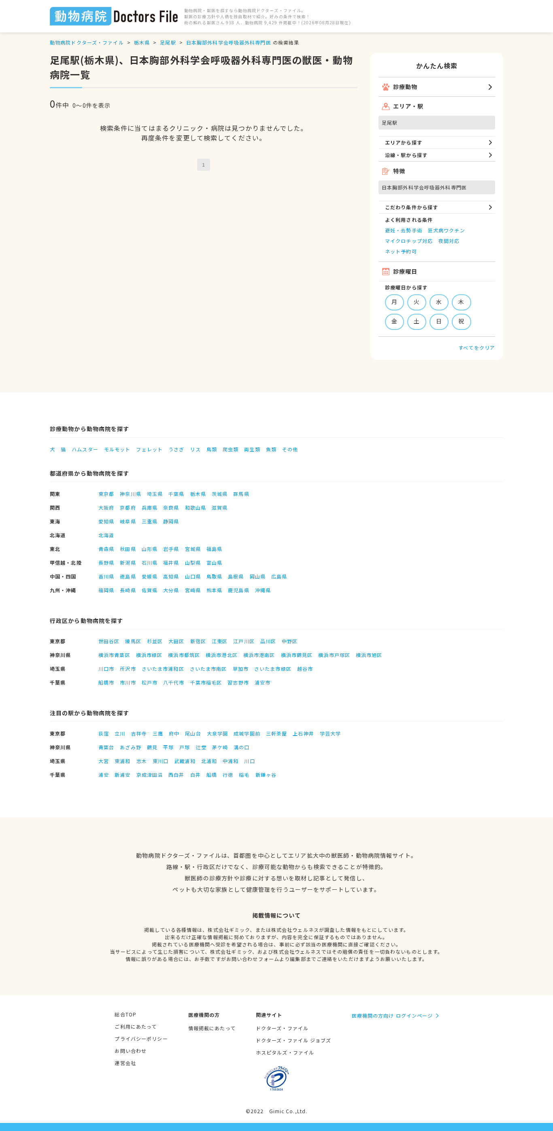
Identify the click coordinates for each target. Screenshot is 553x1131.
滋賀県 (220, 507)
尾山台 (193, 733)
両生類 (252, 449)
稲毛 (244, 774)
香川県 (106, 576)
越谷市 (305, 668)
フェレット (149, 449)
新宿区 (198, 641)
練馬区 (133, 641)
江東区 (220, 641)
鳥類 (211, 449)
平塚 (168, 747)
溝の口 (241, 747)
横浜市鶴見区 (297, 654)
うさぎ (176, 449)
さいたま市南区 (208, 668)
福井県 (171, 562)
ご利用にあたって (136, 1026)
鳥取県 (214, 576)
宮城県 (193, 548)
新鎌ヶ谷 (265, 774)
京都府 (128, 507)
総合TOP (125, 1014)
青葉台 (106, 747)
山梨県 (193, 562)
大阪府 (106, 507)
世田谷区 (108, 641)
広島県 (279, 576)
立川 (120, 733)
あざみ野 (130, 747)
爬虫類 (230, 449)
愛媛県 (149, 576)
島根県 (236, 576)
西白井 (176, 774)
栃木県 (142, 42)
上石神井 (303, 733)
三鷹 (158, 733)
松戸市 (149, 682)
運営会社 (125, 1062)
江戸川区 (243, 641)
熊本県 (214, 590)
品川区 (268, 641)
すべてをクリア (476, 347)
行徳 (228, 774)
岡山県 (258, 576)
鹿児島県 (238, 590)
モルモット (117, 449)
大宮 (103, 760)
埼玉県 (155, 493)
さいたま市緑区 (272, 668)
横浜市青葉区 (114, 654)
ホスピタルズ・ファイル (285, 1052)
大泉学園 (217, 733)
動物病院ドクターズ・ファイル (87, 42)
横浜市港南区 (259, 654)
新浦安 (122, 774)
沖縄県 (263, 590)
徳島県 (128, 576)
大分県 (171, 590)
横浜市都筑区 (184, 654)
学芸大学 (330, 733)
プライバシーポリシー (141, 1038)
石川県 (149, 562)
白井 (195, 774)
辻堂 (201, 747)
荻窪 (103, 733)
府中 (174, 733)
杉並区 (155, 641)
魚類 (271, 449)
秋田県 (128, 548)
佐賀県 (149, 590)
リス (195, 449)
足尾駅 (168, 42)
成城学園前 (247, 733)
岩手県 (171, 548)
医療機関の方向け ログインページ (392, 1015)
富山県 (214, 562)
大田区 (176, 641)
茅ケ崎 (220, 747)
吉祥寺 (139, 733)
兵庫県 (149, 507)
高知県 (171, 576)
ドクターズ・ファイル (282, 1028)
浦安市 (262, 682)
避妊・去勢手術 (403, 230)
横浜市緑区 (149, 654)
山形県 (149, 548)
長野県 (106, 562)
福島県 (214, 548)
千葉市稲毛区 (206, 682)
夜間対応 (448, 240)
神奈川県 (130, 493)
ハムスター (85, 449)
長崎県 (128, 590)
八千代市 (173, 682)
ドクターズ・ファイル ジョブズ (294, 1040)
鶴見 (152, 747)
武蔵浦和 (184, 760)
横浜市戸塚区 (334, 654)
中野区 (290, 641)
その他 (290, 449)
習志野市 (238, 682)
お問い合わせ (131, 1050)
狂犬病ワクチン (446, 230)
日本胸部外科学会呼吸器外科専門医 (228, 42)
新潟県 (128, 562)
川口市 (106, 668)
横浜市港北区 (222, 654)
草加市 (241, 668)
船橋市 (106, 682)
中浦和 (230, 760)
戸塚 (184, 747)
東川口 (160, 760)
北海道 (106, 534)
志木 (141, 760)
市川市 (128, 682)
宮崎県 (193, 590)
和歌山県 (195, 507)
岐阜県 (128, 521)
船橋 (211, 774)
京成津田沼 (149, 774)
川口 (249, 760)
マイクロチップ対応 (409, 240)
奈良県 (171, 507)
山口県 (193, 576)
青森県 (106, 548)
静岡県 (171, 521)
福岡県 (106, 590)
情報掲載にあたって (212, 1028)
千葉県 (176, 493)
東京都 (106, 493)
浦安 (103, 774)
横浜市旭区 (369, 654)
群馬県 (241, 493)
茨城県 (220, 493)
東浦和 (122, 760)
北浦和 (209, 760)
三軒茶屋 (276, 733)
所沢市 (128, 668)
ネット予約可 (401, 251)
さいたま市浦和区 (163, 668)
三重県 (149, 521)
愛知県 (106, 521)
